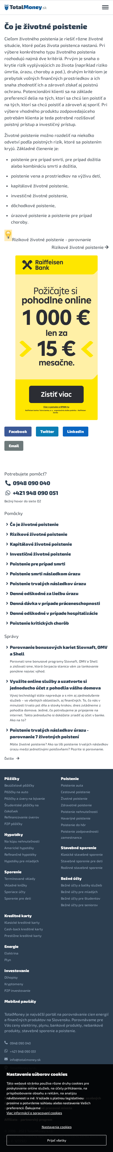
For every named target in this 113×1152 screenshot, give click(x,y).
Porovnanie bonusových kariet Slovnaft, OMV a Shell (59, 650)
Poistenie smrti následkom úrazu (45, 573)
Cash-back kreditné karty (23, 929)
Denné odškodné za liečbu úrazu (44, 593)
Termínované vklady (19, 878)
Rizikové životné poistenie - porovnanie (51, 239)
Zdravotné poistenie (76, 805)
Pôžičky (11, 778)
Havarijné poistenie (76, 818)
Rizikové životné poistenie (78, 247)
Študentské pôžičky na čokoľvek (21, 808)
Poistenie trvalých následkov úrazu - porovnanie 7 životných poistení (49, 733)
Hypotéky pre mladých (21, 861)
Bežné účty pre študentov (80, 898)
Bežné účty (71, 878)
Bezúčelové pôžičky (19, 785)
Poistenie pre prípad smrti (37, 563)
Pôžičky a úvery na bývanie (24, 798)
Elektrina (11, 953)
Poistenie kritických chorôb (39, 623)
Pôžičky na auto (16, 792)
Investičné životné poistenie (40, 553)
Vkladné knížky (15, 885)
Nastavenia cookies (57, 1127)
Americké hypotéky (19, 848)
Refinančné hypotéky (20, 854)
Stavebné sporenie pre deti (82, 861)
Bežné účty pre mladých (79, 892)
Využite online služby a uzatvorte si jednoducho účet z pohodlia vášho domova (55, 684)
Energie (11, 946)
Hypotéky (13, 834)
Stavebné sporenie (78, 847)
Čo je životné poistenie (34, 524)
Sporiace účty (14, 892)
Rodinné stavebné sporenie (82, 867)
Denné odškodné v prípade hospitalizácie (54, 613)
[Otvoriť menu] (105, 7)
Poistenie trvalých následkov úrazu (48, 583)
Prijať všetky (56, 1140)
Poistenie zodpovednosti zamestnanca (79, 834)
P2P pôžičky (13, 824)
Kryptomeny (13, 984)
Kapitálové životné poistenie (41, 544)
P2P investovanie (17, 990)
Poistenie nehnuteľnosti (79, 811)
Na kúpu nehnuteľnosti (21, 841)
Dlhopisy (11, 977)
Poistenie (70, 778)
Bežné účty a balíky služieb (81, 885)
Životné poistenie (74, 798)
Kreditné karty (18, 915)
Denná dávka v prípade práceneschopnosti (55, 603)
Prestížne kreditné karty (22, 935)
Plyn (7, 960)
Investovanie (16, 970)
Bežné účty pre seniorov (79, 905)
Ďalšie (9, 758)
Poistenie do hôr (73, 825)
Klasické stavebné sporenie (82, 854)
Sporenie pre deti (17, 898)
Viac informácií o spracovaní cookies (34, 1113)
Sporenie (12, 871)
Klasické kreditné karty (21, 922)
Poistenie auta (72, 785)
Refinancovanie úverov (21, 817)
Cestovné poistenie (75, 792)
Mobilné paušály (20, 1001)
